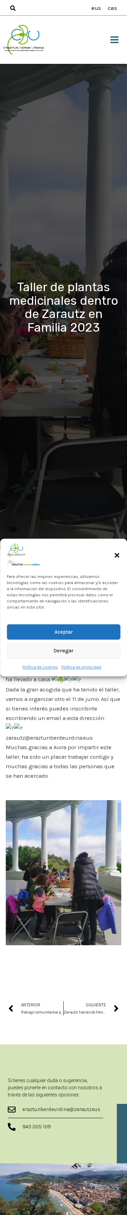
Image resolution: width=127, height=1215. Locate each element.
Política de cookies (40, 667)
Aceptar (64, 632)
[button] (116, 555)
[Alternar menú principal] (115, 40)
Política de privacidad (81, 667)
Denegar (63, 651)
